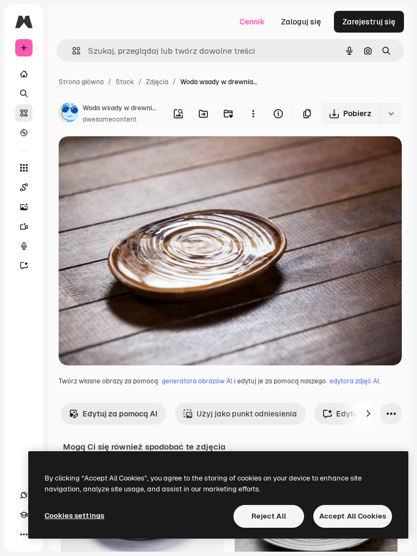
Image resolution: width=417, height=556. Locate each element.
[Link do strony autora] (68, 114)
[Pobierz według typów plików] (391, 113)
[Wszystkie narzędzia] (24, 167)
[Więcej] (24, 534)
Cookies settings (74, 515)
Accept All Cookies (352, 516)
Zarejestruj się (369, 22)
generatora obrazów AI (197, 381)
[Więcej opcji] (253, 113)
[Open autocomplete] (72, 51)
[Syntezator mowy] (24, 246)
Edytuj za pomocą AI (120, 414)
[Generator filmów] (24, 226)
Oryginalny (133, 157)
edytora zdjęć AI (354, 381)
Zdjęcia (157, 82)
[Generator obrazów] (24, 207)
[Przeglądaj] (24, 132)
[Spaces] (24, 187)
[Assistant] (24, 265)
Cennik (252, 22)
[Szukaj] (24, 93)
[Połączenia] (24, 495)
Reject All (268, 516)
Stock (125, 82)
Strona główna (81, 82)
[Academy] (24, 514)
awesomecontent (110, 119)
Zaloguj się (301, 22)
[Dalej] (368, 414)
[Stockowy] (24, 113)
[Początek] (24, 74)
